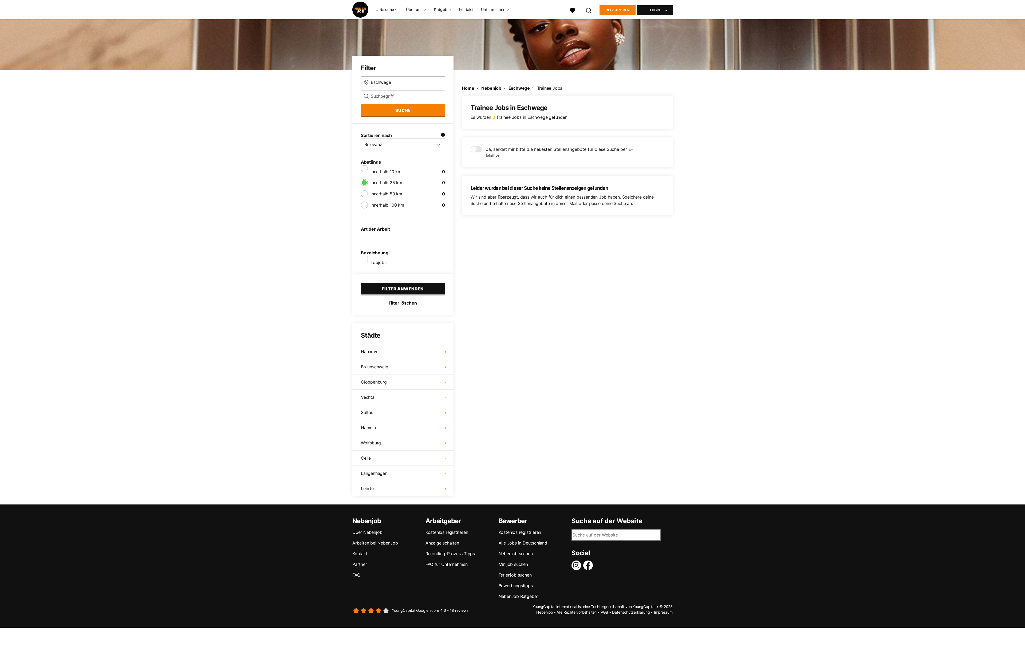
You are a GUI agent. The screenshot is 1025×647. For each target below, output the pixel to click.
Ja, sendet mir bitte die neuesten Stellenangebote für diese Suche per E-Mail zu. (559, 152)
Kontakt (466, 9)
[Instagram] (577, 565)
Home (468, 88)
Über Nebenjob (367, 532)
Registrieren (618, 10)
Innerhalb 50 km (386, 193)
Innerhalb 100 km (387, 205)
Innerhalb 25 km (386, 182)
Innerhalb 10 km (385, 171)
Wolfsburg (371, 442)
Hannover (370, 351)
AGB (604, 612)
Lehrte (367, 488)
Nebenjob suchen (516, 553)
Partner (359, 564)
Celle (366, 458)
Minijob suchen (513, 564)
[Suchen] (589, 9)
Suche (403, 110)
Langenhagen (374, 473)
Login (655, 10)
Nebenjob (491, 88)
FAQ (356, 575)
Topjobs (378, 262)
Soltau (367, 412)
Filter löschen (403, 303)
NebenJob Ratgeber (518, 596)
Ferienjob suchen (515, 575)
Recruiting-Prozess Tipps (450, 553)
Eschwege (519, 88)
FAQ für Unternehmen (446, 564)
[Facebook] (589, 565)
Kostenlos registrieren (446, 532)
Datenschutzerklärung (631, 612)
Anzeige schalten (442, 543)
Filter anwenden (403, 288)
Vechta (367, 397)
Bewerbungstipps (516, 585)
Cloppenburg (374, 382)
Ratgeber (442, 9)
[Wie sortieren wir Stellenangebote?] (443, 135)
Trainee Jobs (549, 88)
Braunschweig (374, 366)
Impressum (663, 612)
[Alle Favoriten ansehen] (572, 9)
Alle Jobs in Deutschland (523, 543)
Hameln (368, 427)
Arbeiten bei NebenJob (375, 543)
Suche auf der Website (606, 521)
